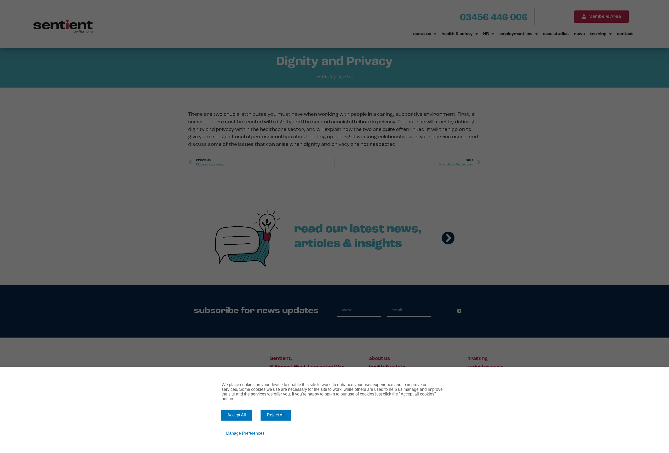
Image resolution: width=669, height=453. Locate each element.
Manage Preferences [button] (245, 433)
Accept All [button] (236, 415)
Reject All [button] (276, 415)
